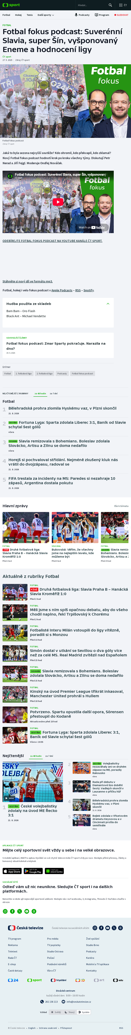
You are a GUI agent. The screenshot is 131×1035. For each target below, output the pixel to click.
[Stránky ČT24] (13, 981)
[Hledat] (110, 5)
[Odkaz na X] (19, 911)
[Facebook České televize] (101, 927)
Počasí (50, 957)
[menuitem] (6, 14)
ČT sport (7, 56)
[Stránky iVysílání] (58, 981)
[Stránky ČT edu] (118, 981)
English (31, 1028)
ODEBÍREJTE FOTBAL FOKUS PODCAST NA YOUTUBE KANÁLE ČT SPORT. (52, 241)
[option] (56, 1012)
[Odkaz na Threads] (34, 911)
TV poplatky (53, 945)
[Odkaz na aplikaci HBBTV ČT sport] (54, 871)
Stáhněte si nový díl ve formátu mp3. (28, 281)
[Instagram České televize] (94, 927)
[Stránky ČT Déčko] (80, 981)
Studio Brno (92, 945)
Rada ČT (12, 957)
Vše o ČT (51, 970)
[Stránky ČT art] (99, 981)
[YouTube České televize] (107, 927)
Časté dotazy (15, 970)
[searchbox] (91, 5)
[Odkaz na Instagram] (5, 911)
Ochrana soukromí (48, 1028)
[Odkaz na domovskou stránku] (16, 5)
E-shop (12, 964)
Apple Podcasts (61, 290)
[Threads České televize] (120, 927)
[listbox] (70, 1012)
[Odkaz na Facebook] (12, 911)
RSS (78, 290)
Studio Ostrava (55, 951)
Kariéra (90, 957)
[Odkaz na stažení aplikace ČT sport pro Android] (33, 871)
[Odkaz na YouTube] (26, 911)
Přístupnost (66, 1028)
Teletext (12, 951)
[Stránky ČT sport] (34, 981)
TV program (14, 938)
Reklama (13, 945)
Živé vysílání (92, 938)
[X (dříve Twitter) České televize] (114, 927)
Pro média (52, 938)
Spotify (89, 290)
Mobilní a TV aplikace (97, 964)
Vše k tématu (121, 506)
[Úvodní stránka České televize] (26, 927)
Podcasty (91, 951)
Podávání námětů (56, 964)
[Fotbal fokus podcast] (65, 101)
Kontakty (91, 970)
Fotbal (7, 25)
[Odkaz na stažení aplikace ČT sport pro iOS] (12, 871)
